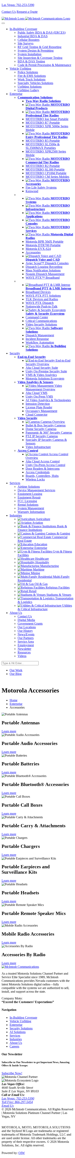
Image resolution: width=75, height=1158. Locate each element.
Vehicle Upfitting (20, 1021)
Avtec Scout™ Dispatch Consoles (47, 263)
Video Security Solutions (41, 324)
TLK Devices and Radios (42, 299)
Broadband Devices (38, 292)
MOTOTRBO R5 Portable (43, 140)
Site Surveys (25, 43)
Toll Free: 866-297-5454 (17, 1102)
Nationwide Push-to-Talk (41, 306)
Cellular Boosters (28, 39)
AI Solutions (18, 1032)
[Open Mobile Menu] (3, 23)
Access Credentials (38, 472)
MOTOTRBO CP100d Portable (46, 173)
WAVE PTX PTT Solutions (43, 295)
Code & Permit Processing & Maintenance (44, 65)
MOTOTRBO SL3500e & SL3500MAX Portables (43, 146)
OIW (21, 1153)
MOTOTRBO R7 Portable (43, 122)
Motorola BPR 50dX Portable (44, 241)
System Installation (29, 54)
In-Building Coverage (23, 1017)
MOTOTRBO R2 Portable (43, 166)
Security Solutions (21, 1028)
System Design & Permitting (36, 50)
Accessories (33, 252)
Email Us (8, 1105)
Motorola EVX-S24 (38, 248)
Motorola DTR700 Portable (43, 245)
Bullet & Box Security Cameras (46, 425)
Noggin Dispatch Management (45, 274)
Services (15, 1035)
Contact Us (9, 11)
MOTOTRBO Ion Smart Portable (47, 119)
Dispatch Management (40, 335)
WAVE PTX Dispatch (40, 303)
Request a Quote (27, 11)
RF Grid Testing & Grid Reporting (39, 47)
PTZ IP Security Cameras (42, 436)
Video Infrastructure (38, 447)
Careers (14, 1046)
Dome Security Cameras (41, 429)
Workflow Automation (40, 342)
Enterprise (16, 704)
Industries (16, 1039)
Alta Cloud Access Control (43, 461)
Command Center (37, 317)
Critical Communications (41, 321)
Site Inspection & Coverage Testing (40, 57)
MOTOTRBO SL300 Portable (45, 169)
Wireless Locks (35, 479)
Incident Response (37, 339)
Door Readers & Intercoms (43, 468)
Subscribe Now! (12, 1073)
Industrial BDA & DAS (33, 36)
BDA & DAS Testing (31, 61)
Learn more (9, 731)
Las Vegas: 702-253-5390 (18, 5)
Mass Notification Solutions (43, 270)
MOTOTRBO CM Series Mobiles (47, 176)
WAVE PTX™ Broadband (43, 277)
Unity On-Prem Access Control (45, 465)
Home (13, 700)
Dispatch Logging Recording (44, 266)
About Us (16, 1042)
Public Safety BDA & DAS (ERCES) (42, 32)
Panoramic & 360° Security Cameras (49, 432)
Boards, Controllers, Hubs (42, 475)
